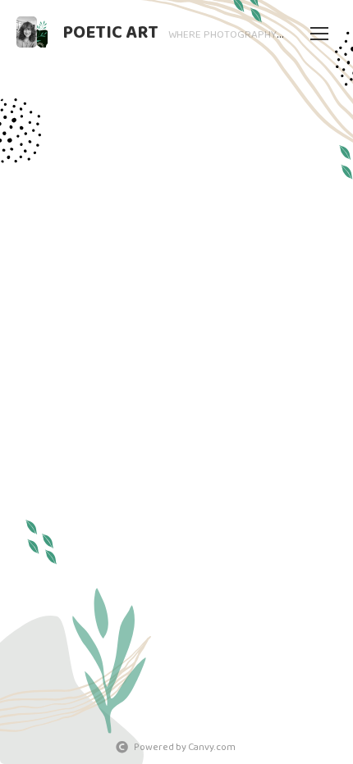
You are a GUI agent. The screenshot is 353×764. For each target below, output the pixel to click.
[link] (32, 32)
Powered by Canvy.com (185, 747)
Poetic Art (110, 33)
